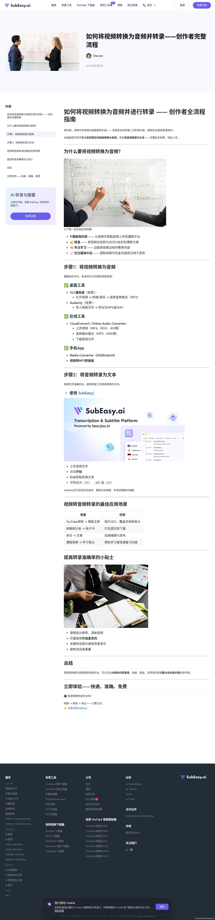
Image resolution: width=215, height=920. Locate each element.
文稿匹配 (10, 803)
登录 (182, 5)
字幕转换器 (51, 794)
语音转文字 (11, 788)
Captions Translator (15, 859)
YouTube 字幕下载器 (56, 784)
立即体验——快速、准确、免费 (23, 176)
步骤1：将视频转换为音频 (20, 134)
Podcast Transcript (55, 799)
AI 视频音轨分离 (13, 880)
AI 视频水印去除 (13, 875)
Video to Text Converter (18, 823)
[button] (149, 5)
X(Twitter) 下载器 (54, 841)
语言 (149, 5)
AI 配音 (9, 839)
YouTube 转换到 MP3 (97, 825)
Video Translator (14, 844)
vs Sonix (130, 799)
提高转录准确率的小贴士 (20, 159)
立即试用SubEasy (77, 708)
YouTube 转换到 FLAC (97, 846)
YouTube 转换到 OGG (97, 856)
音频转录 (10, 808)
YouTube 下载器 (86, 5)
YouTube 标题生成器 (56, 789)
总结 (9, 167)
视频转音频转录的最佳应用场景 (23, 150)
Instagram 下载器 (55, 851)
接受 (162, 906)
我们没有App (133, 832)
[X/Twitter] (127, 850)
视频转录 (10, 813)
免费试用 (202, 5)
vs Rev (129, 794)
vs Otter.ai (131, 789)
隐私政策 (59, 910)
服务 (53, 5)
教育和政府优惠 (94, 809)
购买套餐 (132, 5)
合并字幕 (50, 804)
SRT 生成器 (51, 814)
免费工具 (66, 5)
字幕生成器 (11, 793)
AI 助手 (9, 885)
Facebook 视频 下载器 (57, 846)
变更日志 (90, 794)
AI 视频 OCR (11, 798)
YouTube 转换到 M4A (97, 831)
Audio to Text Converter (18, 818)
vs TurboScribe (134, 784)
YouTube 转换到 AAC (97, 841)
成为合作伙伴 (93, 804)
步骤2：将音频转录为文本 (20, 142)
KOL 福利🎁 (92, 799)
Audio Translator (14, 849)
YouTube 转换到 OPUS (97, 851)
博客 (119, 5)
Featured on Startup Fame (140, 815)
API (7, 895)
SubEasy (85, 393)
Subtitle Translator (15, 854)
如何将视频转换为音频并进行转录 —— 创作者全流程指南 (30, 116)
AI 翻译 (9, 834)
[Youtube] (131, 850)
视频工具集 (107, 4)
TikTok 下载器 (52, 836)
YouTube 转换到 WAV (97, 836)
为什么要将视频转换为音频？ (22, 125)
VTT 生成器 (51, 809)
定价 (88, 784)
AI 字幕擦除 (11, 869)
